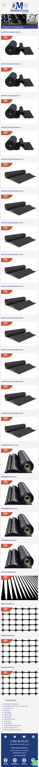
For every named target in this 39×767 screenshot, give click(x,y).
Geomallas (7, 717)
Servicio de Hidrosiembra (12, 730)
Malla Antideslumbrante (12, 725)
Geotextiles (8, 723)
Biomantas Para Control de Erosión (16, 706)
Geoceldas (7, 713)
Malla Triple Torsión (10, 728)
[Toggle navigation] (3, 5)
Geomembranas (9, 719)
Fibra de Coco (8, 708)
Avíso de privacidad (19, 755)
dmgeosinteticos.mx (19, 752)
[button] (35, 763)
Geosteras (7, 721)
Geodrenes (8, 715)
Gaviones (7, 710)
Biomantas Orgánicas (11, 704)
